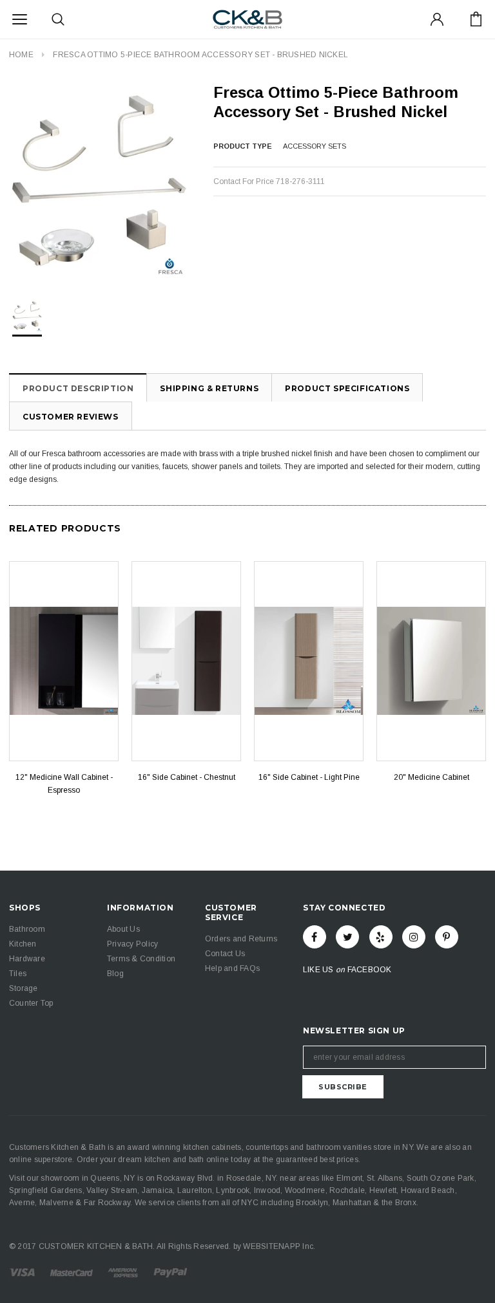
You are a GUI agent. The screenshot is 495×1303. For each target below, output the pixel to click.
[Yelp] (381, 936)
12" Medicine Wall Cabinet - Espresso (64, 784)
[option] (98, 180)
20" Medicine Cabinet (431, 777)
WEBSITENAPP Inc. (279, 1246)
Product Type (242, 146)
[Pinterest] (446, 936)
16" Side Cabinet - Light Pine (309, 777)
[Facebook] (314, 936)
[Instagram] (413, 936)
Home (21, 54)
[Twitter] (347, 936)
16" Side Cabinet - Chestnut (186, 777)
